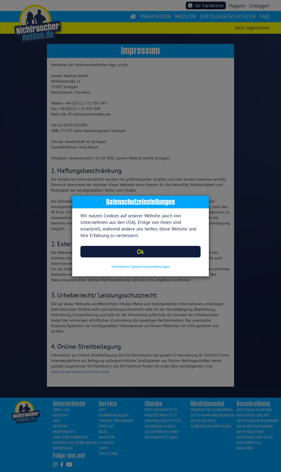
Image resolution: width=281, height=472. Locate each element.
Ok (140, 251)
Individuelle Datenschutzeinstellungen (140, 266)
